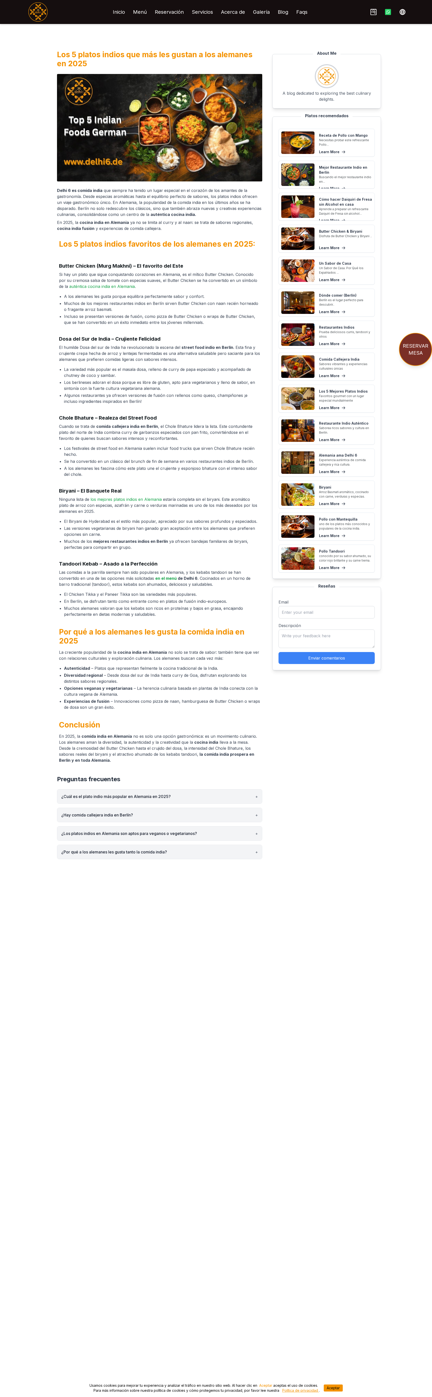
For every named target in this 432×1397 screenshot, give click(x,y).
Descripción (289, 625)
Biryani (67, 491)
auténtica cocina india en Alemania (102, 286)
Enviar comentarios (326, 658)
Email (283, 602)
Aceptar (265, 1385)
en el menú (166, 578)
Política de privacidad (300, 1390)
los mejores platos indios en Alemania (126, 499)
